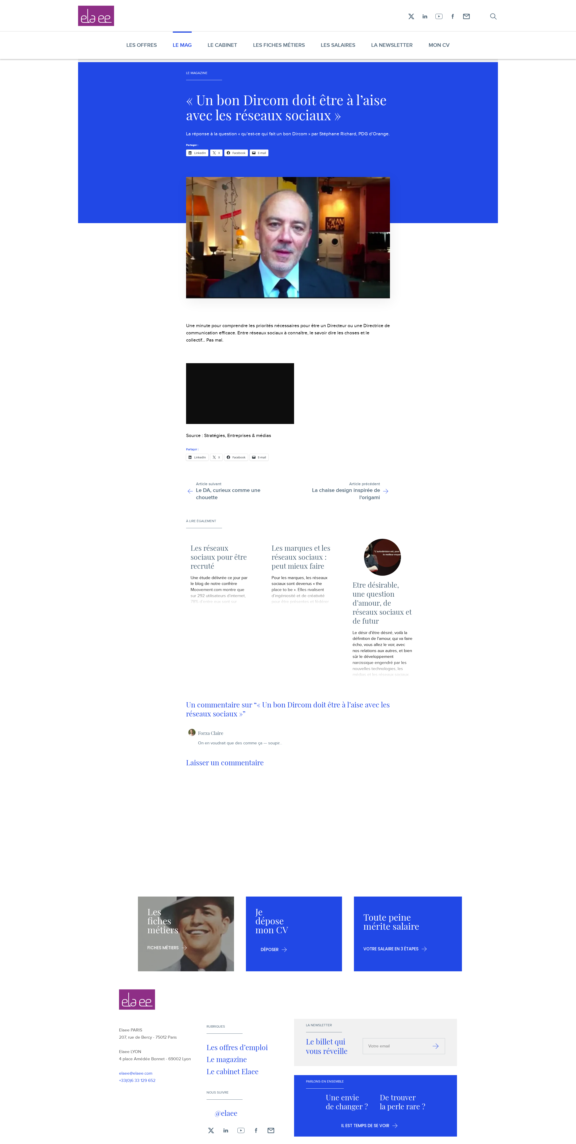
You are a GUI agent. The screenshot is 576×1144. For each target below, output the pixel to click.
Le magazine (227, 1059)
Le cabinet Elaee (233, 1071)
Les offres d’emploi (237, 1047)
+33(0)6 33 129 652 (137, 1080)
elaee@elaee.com (135, 1073)
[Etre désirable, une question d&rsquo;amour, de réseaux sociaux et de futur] (383, 557)
